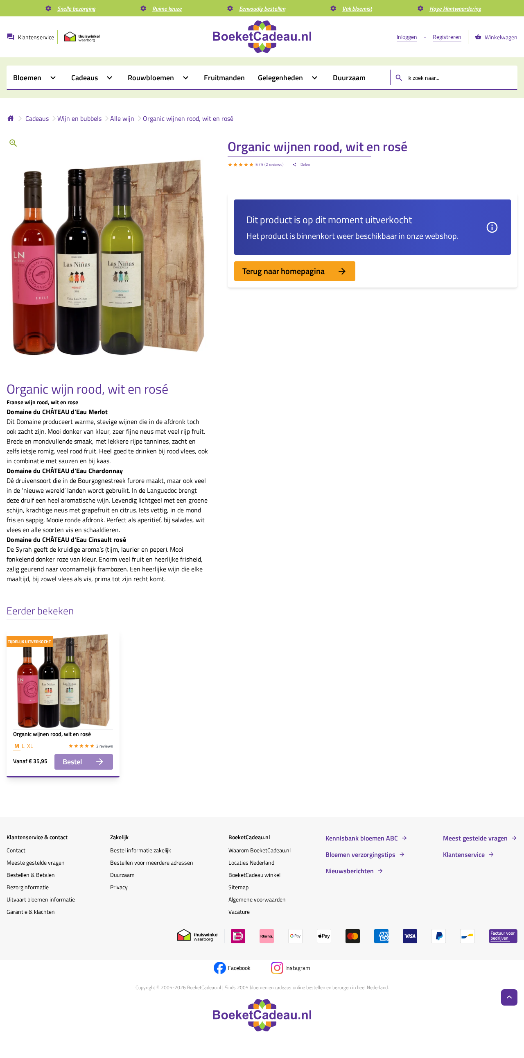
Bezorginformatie (28, 887)
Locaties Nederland (251, 862)
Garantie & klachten (31, 911)
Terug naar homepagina (283, 271)
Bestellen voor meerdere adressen (151, 862)
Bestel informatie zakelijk (140, 850)
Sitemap (238, 887)
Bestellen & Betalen (31, 874)
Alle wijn (122, 118)
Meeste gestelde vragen (36, 862)
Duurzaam (122, 874)
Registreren (447, 36)
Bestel (72, 761)
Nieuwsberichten (349, 871)
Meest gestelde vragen (475, 838)
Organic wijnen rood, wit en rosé (188, 118)
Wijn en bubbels (79, 118)
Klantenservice (464, 854)
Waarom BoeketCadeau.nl (259, 850)
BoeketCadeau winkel (254, 874)
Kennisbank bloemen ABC (361, 838)
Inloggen (407, 36)
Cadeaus (37, 118)
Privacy (119, 887)
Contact (16, 850)
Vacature (239, 911)
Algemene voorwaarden (257, 899)
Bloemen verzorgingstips (360, 854)
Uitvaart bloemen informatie (41, 899)
